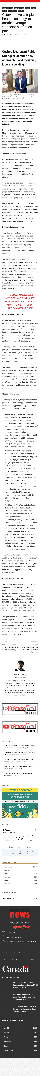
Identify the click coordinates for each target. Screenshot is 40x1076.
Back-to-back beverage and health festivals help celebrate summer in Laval (19, 754)
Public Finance (12, 10)
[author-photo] (20, 671)
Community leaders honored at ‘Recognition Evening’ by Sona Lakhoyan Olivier (19, 761)
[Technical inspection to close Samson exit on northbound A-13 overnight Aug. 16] (6, 984)
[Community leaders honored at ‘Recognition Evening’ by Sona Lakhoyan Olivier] (6, 1008)
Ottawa (34, 8)
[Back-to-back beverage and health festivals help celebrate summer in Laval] (6, 996)
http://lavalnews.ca (20, 677)
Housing (27, 8)
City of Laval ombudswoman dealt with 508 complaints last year (30, 648)
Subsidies (20, 10)
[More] (27, 43)
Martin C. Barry (8, 35)
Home (4, 5)
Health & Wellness (13, 5)
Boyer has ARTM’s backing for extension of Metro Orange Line (19, 775)
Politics (5, 10)
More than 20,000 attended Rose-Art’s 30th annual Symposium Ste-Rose (19, 768)
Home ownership (19, 8)
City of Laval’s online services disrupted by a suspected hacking (10, 647)
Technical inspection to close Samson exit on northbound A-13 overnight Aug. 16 (20, 747)
